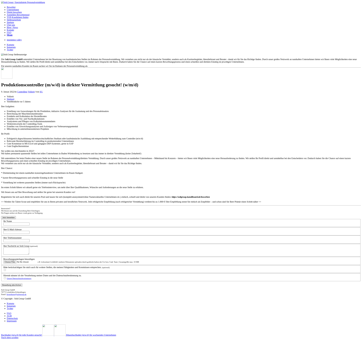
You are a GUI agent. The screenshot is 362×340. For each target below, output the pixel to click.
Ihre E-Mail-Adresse (12, 229)
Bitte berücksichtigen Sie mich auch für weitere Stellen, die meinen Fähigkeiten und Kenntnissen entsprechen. (56, 267)
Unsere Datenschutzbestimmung (19, 278)
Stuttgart (10, 99)
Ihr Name (7, 221)
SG (41, 92)
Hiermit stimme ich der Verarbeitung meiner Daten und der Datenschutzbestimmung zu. (42, 275)
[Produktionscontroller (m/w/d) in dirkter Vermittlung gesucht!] (6, 78)
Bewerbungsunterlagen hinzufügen (19, 259)
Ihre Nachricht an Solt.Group (20, 246)
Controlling (22, 92)
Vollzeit (31, 92)
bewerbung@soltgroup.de (16, 294)
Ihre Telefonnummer (12, 238)
